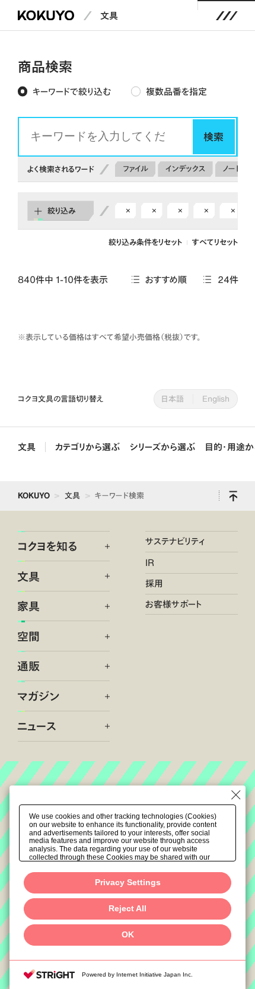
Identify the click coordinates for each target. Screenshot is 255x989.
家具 (28, 606)
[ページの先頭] (233, 496)
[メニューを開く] (226, 15)
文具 (109, 16)
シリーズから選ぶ (162, 447)
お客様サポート (173, 604)
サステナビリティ (175, 541)
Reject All (127, 908)
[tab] (64, 92)
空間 (28, 636)
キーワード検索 (119, 495)
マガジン (38, 696)
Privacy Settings (128, 882)
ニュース (36, 725)
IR (149, 563)
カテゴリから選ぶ (87, 447)
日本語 (172, 399)
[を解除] (127, 210)
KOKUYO (34, 495)
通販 (28, 666)
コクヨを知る (47, 546)
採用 (154, 583)
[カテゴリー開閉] (100, 546)
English (216, 399)
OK (128, 934)
